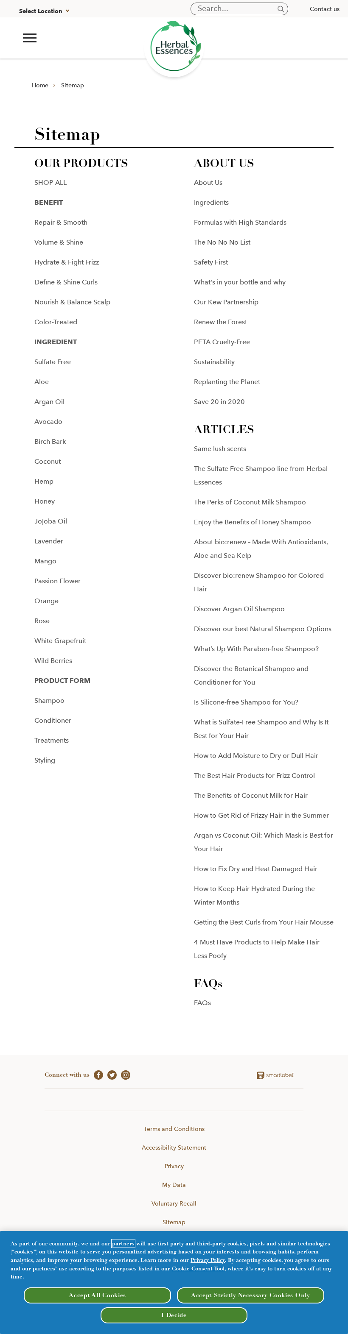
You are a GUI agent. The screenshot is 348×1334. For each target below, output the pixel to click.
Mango (45, 561)
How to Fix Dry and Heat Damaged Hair (255, 869)
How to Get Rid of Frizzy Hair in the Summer (261, 815)
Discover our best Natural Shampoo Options (262, 629)
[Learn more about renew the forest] (174, 47)
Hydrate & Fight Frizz (66, 262)
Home (40, 85)
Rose (42, 621)
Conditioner (52, 720)
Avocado (48, 422)
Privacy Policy (208, 1260)
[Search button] (281, 9)
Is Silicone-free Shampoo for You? (246, 702)
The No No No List (222, 242)
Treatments (51, 740)
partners (123, 1243)
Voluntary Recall (174, 1203)
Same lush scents (220, 449)
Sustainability (214, 362)
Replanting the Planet (227, 382)
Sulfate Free (52, 362)
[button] (29, 38)
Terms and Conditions (174, 1129)
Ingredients (211, 202)
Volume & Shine (58, 242)
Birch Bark (50, 441)
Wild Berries (53, 661)
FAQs (202, 1003)
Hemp (43, 481)
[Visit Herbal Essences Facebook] (96, 1074)
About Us (208, 182)
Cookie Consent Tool (198, 1268)
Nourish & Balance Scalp (72, 302)
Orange (46, 601)
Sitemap (72, 85)
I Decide (174, 1315)
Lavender (48, 541)
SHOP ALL (50, 182)
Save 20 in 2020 (219, 402)
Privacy (174, 1166)
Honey (44, 501)
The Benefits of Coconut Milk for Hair (251, 795)
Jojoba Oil (50, 521)
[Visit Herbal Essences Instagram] (123, 1074)
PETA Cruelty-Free (222, 342)
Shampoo (49, 700)
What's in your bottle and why (240, 282)
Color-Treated (55, 322)
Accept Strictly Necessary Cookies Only (250, 1295)
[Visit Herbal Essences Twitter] (110, 1074)
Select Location (40, 11)
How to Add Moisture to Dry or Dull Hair (256, 756)
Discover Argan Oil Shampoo (239, 609)
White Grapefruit (60, 641)
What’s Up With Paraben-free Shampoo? (256, 649)
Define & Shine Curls (66, 282)
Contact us (325, 9)
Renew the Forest (220, 322)
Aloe (41, 382)
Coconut (47, 461)
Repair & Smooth (60, 222)
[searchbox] (239, 9)
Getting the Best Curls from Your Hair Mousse (264, 922)
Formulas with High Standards (240, 222)
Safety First (211, 262)
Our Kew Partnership (226, 302)
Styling (44, 760)
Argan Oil (49, 402)
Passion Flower (57, 581)
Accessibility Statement (174, 1147)
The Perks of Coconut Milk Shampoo (250, 502)
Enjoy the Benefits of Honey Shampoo (252, 522)
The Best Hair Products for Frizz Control (254, 775)
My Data (174, 1185)
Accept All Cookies (97, 1295)
